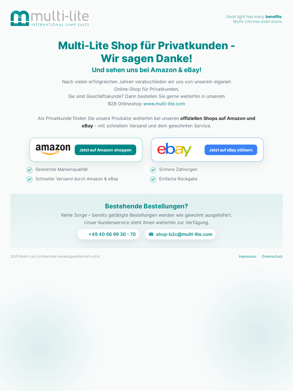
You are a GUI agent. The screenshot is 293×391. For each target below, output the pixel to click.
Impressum (247, 256)
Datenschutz (272, 256)
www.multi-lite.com (164, 103)
